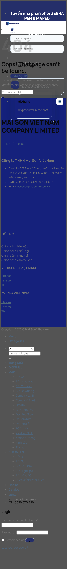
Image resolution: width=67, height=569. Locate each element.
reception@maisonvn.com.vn (33, 186)
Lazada (6, 280)
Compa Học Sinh (26, 395)
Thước (20, 447)
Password (8, 532)
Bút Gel (20, 461)
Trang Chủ (16, 363)
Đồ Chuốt (22, 428)
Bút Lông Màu (25, 381)
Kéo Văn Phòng (25, 438)
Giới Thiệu (15, 367)
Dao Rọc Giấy (24, 414)
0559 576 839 (24, 502)
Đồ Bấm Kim (23, 419)
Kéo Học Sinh (24, 433)
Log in (29, 540)
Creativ (20, 405)
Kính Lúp (21, 442)
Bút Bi (19, 457)
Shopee (6, 276)
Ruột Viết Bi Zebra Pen (30, 480)
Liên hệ (14, 485)
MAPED (13, 372)
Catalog (14, 489)
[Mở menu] (59, 101)
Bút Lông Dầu (24, 475)
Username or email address (20, 520)
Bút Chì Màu (24, 386)
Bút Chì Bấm (24, 466)
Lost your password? (14, 547)
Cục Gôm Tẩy (24, 410)
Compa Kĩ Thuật (26, 400)
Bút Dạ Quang (25, 391)
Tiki (3, 285)
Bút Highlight (24, 471)
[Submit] (2, 97)
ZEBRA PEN (16, 452)
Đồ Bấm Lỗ (22, 424)
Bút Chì (20, 377)
